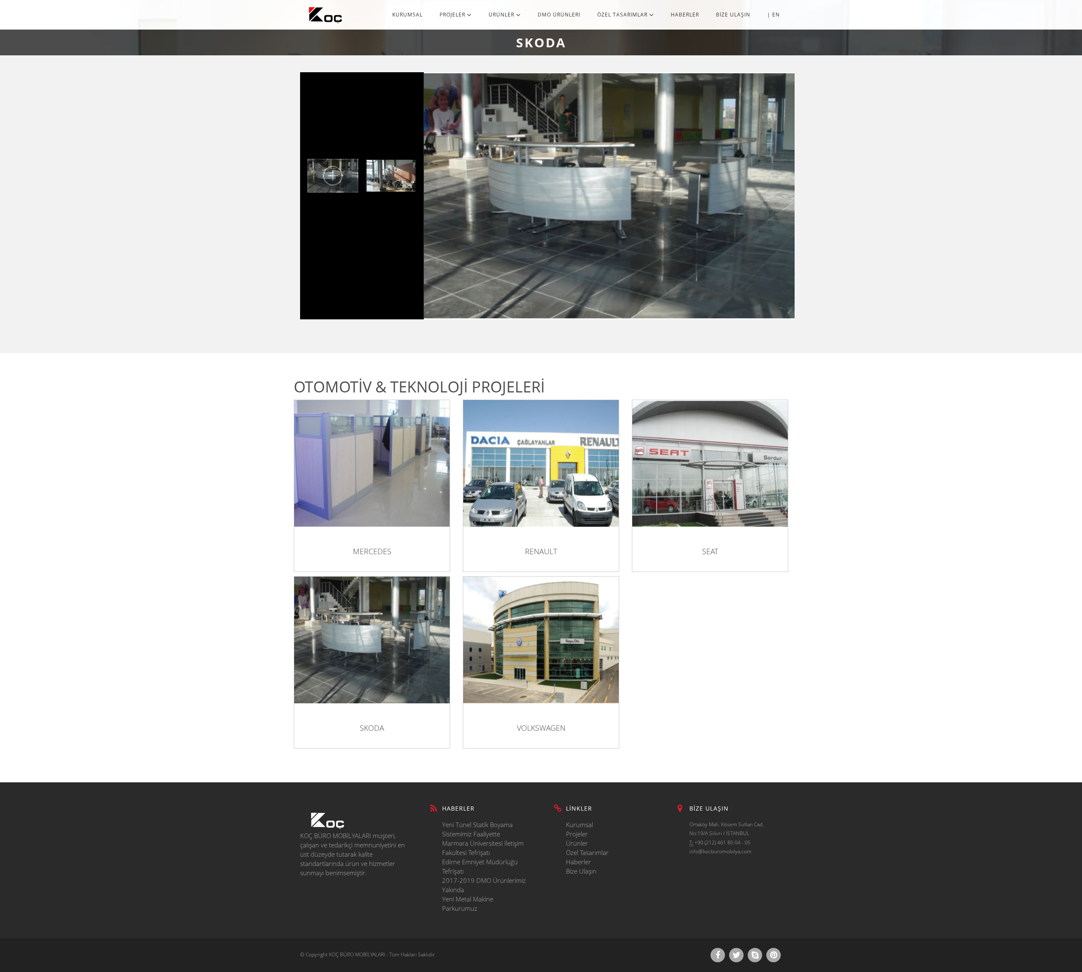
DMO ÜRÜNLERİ (559, 14)
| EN (773, 14)
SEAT (710, 551)
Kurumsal (579, 824)
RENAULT (541, 551)
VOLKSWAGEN (541, 728)
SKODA (372, 728)
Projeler (577, 834)
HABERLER (685, 14)
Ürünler (577, 843)
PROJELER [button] (453, 14)
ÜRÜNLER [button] (502, 14)
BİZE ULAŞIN (733, 14)
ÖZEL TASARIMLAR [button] (623, 14)
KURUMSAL (407, 14)
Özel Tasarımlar (587, 852)
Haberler (578, 862)
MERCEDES (372, 551)
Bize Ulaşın (581, 871)
